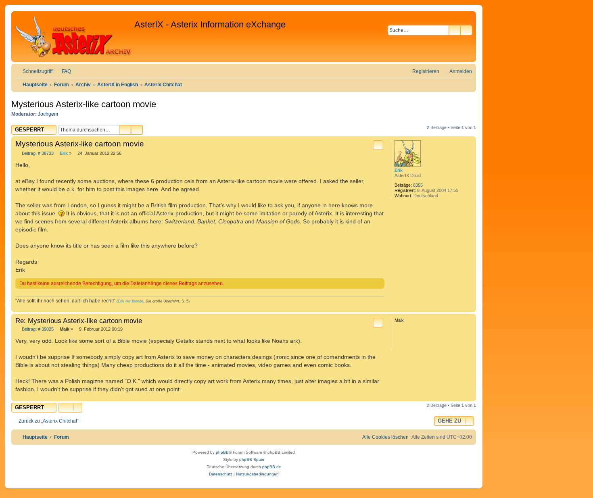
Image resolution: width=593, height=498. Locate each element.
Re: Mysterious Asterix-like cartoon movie (78, 320)
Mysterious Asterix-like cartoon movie (83, 104)
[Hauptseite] (73, 36)
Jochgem (48, 114)
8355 (418, 185)
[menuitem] (62, 71)
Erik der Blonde (130, 301)
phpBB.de (271, 467)
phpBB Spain (251, 459)
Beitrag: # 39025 (37, 329)
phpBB (222, 452)
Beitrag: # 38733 (37, 153)
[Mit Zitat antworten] (378, 145)
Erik (399, 170)
